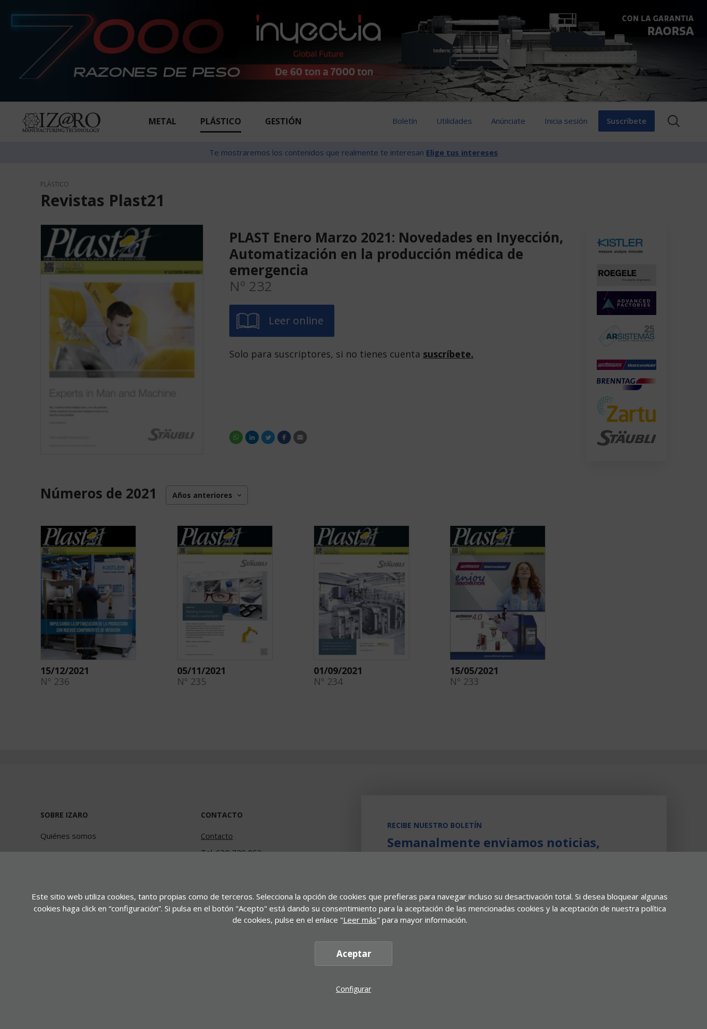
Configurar (353, 989)
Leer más (360, 919)
